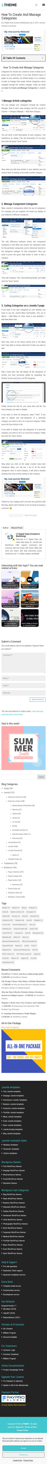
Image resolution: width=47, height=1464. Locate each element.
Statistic (15, 958)
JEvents (15, 818)
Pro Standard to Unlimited (13, 1381)
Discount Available (10, 1337)
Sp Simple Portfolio (19, 830)
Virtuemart (15, 838)
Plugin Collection (14, 872)
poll (27, 946)
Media (17, 937)
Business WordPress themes (14, 1203)
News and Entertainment (11, 941)
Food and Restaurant (20, 924)
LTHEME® (26, 1424)
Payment (18, 946)
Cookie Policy (17, 1460)
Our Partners (8, 1329)
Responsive (6, 950)
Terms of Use (30, 1427)
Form (32, 924)
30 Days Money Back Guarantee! (13, 1405)
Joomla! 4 (11, 846)
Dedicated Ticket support (13, 1270)
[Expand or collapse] (42, 58)
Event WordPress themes (12, 1249)
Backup (15, 908)
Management (38, 933)
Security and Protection (22, 950)
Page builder (7, 946)
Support (24, 958)
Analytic (6, 908)
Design (6, 788)
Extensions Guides (14, 801)
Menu (26, 937)
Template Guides (13, 859)
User (33, 958)
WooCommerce (8, 962)
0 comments (12, 26)
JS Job (14, 822)
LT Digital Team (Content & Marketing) (15, 23)
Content (6, 916)
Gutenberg (6, 929)
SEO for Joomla (8, 954)
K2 (13, 826)
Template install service (12, 1286)
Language (19, 933)
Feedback (38, 920)
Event (29, 920)
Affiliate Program (9, 1333)
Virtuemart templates (11, 1149)
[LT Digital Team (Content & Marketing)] (10, 537)
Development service (11, 1294)
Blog (24, 908)
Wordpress (8, 867)
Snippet (37, 954)
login (27, 933)
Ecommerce (7, 920)
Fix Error (6, 924)
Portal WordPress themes (13, 1179)
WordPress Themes (20, 977)
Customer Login (9, 1350)
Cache (5, 912)
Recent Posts (17, 528)
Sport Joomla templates (12, 1125)
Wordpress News (14, 893)
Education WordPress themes (14, 1207)
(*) (15, 1306)
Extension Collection (15, 797)
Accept (23, 1448)
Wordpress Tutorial (14, 897)
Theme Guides (13, 889)
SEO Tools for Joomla (24, 954)
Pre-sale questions (10, 1266)
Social (5, 958)
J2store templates (10, 1153)
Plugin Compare (13, 876)
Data (25, 916)
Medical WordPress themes (13, 1236)
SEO (35, 950)
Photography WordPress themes (15, 1224)
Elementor (15, 885)
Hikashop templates (10, 1145)
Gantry (14, 855)
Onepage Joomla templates (13, 1096)
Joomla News (13, 842)
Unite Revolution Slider (20, 834)
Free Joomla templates (12, 1091)
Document (34, 916)
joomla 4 (34, 929)
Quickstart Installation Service (14, 1275)
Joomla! (7, 792)
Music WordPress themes (13, 1245)
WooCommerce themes (12, 1175)
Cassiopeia (31, 912)
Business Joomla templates (13, 1104)
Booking (33, 908)
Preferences (23, 1455)
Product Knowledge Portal (13, 1370)
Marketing (6, 937)
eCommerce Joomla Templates (15, 1100)
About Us (19, 1427)
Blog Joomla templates (12, 1133)
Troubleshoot (9, 863)
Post (34, 946)
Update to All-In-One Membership (15, 1385)
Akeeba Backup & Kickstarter (22, 805)
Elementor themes (10, 1183)
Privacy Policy (28, 1460)
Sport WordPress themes (12, 1253)
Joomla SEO (7, 933)
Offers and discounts (29, 941)
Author (5, 528)
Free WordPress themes (12, 1166)
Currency (16, 916)
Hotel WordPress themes (12, 1220)
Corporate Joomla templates (14, 1108)
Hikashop (15, 810)
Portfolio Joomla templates (13, 1112)
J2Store (15, 814)
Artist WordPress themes (12, 1228)
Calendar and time (17, 912)
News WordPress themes (13, 1198)
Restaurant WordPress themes (14, 1215)
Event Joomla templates (12, 1121)
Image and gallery (20, 929)
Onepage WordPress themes (14, 1170)
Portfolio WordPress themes (14, 1241)
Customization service (11, 1290)
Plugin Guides (12, 880)
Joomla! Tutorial (13, 850)
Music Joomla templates (12, 1117)
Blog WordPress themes (12, 1194)
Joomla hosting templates (13, 1129)
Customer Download (10, 1354)
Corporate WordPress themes (14, 1232)
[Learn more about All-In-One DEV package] (23, 1072)
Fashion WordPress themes (13, 1211)
